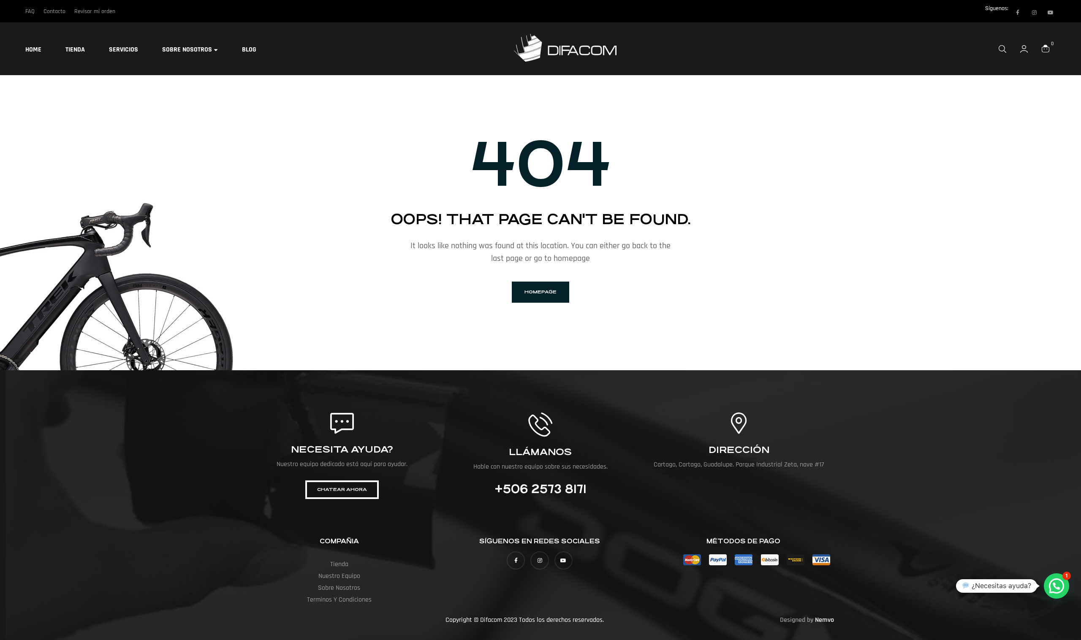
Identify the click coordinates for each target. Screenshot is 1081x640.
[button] (1056, 586)
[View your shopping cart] (1045, 48)
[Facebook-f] (1018, 13)
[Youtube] (1051, 13)
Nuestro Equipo (339, 576)
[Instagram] (1034, 13)
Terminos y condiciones (339, 599)
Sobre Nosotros (339, 587)
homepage (540, 292)
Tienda (339, 564)
